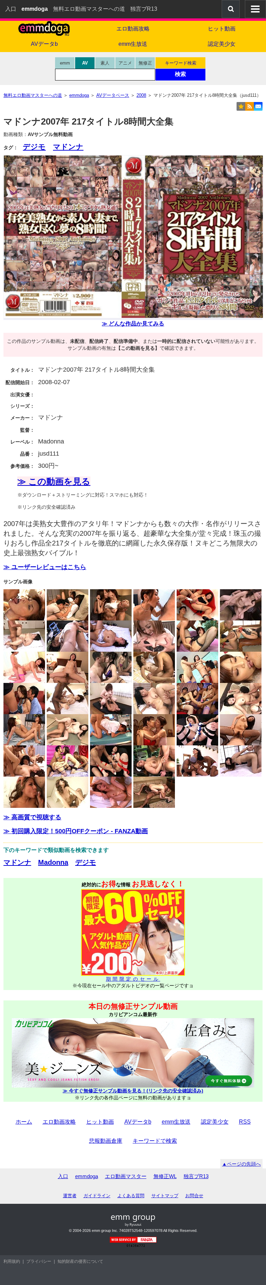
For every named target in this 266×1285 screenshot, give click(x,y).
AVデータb (44, 44)
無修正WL (165, 1176)
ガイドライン (96, 1195)
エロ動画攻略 (133, 29)
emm (65, 63)
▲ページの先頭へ (241, 1164)
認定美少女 (222, 44)
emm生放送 (132, 44)
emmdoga (86, 1176)
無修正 (145, 63)
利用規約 (11, 1261)
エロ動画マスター (126, 1176)
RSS (245, 1122)
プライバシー (38, 1261)
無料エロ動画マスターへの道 (89, 9)
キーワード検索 (180, 63)
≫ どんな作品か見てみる (133, 324)
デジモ (34, 147)
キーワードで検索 (155, 1141)
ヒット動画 (222, 29)
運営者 (70, 1195)
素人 (104, 63)
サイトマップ (164, 1195)
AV (85, 63)
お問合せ (194, 1195)
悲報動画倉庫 (105, 1141)
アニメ (125, 63)
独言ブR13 (143, 9)
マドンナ (68, 147)
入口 (10, 9)
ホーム (24, 1122)
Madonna (53, 862)
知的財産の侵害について (80, 1261)
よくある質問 (130, 1195)
